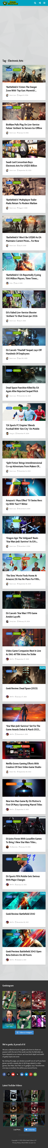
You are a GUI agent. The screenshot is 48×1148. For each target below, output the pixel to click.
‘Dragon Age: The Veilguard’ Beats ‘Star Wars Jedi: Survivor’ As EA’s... (22, 539)
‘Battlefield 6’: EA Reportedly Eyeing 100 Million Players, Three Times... (23, 276)
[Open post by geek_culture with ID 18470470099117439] (24, 1000)
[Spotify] (35, 1074)
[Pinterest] (31, 1074)
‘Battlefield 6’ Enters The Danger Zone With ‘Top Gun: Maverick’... (21, 88)
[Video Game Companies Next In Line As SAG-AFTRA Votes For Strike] (24, 637)
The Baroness (13, 847)
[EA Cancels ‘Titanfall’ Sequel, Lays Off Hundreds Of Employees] (24, 337)
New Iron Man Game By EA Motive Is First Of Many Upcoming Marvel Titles (24, 803)
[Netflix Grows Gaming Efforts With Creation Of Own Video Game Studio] (24, 750)
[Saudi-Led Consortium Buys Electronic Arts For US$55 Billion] (24, 149)
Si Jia (10, 283)
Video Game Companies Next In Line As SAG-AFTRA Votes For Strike (23, 652)
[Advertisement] (24, 33)
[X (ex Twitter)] (17, 1074)
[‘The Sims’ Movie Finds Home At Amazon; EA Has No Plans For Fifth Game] (24, 562)
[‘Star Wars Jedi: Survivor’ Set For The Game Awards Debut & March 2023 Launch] (24, 713)
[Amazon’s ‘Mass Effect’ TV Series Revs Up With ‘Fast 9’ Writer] (24, 487)
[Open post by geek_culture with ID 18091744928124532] (24, 1019)
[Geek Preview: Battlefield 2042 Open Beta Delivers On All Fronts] (24, 938)
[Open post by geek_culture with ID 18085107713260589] (39, 1000)
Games (9, 70)
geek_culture (9, 993)
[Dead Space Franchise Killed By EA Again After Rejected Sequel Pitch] (24, 374)
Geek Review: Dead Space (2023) (22, 688)
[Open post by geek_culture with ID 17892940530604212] (9, 1000)
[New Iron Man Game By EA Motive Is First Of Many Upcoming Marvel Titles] (24, 788)
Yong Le (11, 433)
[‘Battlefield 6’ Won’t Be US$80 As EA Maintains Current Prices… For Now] (24, 224)
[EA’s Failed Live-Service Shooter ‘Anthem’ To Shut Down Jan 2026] (24, 299)
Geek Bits (17, 70)
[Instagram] (8, 1074)
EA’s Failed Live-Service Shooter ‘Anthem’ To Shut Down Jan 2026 (21, 314)
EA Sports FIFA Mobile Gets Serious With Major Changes (23, 878)
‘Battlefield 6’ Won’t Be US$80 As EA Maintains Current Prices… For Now (23, 239)
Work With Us (26, 1143)
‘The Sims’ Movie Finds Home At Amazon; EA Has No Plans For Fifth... (23, 577)
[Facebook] (4, 1074)
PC (15, 671)
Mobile (25, 408)
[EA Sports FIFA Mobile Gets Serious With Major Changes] (24, 863)
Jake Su (11, 659)
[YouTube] (13, 1074)
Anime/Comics (11, 784)
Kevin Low (12, 95)
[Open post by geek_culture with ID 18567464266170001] (39, 1019)
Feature (9, 934)
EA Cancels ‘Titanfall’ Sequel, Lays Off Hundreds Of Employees (24, 351)
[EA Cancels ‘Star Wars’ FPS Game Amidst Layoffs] (24, 600)
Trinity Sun (12, 621)
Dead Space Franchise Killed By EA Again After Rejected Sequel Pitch (22, 389)
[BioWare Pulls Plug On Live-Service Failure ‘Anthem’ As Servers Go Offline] (24, 111)
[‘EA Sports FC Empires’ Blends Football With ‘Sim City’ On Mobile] (24, 412)
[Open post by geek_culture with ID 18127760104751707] (9, 1019)
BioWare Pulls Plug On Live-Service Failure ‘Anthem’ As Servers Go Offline (24, 126)
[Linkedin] (22, 1074)
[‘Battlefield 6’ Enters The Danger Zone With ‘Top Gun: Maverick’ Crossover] (24, 74)
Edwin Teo (12, 772)
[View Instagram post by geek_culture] (15, 1007)
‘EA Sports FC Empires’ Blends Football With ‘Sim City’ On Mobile (22, 427)
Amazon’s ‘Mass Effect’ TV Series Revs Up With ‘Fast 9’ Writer (24, 502)
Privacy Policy (16, 1143)
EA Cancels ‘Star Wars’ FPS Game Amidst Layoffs (21, 615)
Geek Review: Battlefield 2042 (20, 913)
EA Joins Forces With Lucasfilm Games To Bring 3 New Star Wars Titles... (24, 840)
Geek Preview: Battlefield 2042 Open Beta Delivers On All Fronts (23, 953)
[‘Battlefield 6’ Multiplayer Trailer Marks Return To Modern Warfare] (24, 186)
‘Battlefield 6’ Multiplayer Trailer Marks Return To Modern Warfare (21, 201)
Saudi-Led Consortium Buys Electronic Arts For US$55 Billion (21, 164)
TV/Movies (26, 483)
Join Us (33, 1143)
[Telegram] (26, 1074)
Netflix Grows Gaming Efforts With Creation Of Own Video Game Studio (23, 765)
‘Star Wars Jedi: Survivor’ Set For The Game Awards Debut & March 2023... (23, 727)
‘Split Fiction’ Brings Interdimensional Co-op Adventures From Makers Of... (24, 464)
